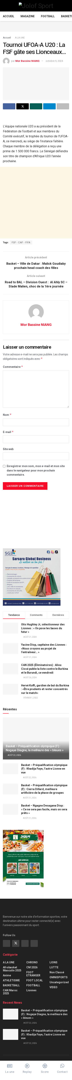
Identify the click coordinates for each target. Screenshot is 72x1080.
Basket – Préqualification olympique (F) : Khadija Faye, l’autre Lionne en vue (44, 768)
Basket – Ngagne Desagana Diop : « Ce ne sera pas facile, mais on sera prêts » (44, 809)
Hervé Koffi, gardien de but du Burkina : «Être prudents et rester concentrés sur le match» (45, 689)
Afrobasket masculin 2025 (12, 969)
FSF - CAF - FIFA (21, 242)
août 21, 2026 (29, 798)
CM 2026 (31, 967)
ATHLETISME (11, 980)
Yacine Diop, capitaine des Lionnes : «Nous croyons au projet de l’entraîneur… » (44, 648)
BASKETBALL (11, 985)
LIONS (53, 962)
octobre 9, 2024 (54, 60)
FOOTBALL (48, 16)
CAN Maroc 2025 (10, 992)
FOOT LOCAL (34, 980)
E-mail (8, 432)
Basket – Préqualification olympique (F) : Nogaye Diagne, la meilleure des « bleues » (35, 748)
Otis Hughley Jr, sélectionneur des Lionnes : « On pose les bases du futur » (43, 628)
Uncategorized (59, 982)
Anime (7, 975)
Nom (7, 415)
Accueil (8, 16)
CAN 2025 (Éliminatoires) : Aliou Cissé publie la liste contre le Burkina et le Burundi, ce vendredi (44, 668)
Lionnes (31, 990)
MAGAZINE (28, 16)
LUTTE (54, 967)
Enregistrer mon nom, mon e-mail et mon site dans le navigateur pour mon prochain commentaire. (36, 470)
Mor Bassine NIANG (27, 60)
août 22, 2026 (14, 755)
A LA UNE (20, 37)
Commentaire (13, 367)
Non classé (57, 972)
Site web (8, 449)
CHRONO (32, 962)
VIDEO (53, 987)
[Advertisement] (36, 26)
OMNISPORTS (59, 977)
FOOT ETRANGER (33, 974)
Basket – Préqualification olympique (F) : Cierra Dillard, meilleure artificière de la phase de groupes (44, 789)
